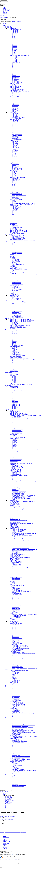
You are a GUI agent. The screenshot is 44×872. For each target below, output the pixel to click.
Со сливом (14, 382)
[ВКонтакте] (1, 857)
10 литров (14, 376)
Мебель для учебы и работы (10, 300)
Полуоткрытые (15, 151)
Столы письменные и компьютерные (7, 816)
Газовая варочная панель (17, 236)
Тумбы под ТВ (15, 286)
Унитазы (13, 695)
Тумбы (13, 247)
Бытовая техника (8, 234)
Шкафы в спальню (15, 244)
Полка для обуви (15, 263)
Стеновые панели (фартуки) (17, 649)
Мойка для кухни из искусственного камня (20, 646)
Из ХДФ (13, 202)
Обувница (14, 262)
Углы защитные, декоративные (18, 534)
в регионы (19, 21)
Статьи (4, 846)
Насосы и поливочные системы (18, 769)
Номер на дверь (15, 551)
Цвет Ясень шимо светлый (17, 40)
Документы (5, 844)
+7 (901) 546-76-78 (13, 859)
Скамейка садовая (15, 749)
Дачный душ (14, 721)
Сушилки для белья (16, 710)
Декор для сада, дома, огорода (18, 742)
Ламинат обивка (15, 226)
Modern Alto (14, 109)
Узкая (13, 436)
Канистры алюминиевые (17, 765)
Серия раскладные (15, 208)
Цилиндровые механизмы (17, 472)
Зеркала (13, 246)
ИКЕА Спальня (15, 251)
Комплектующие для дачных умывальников (20, 724)
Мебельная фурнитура (16, 474)
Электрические (15, 420)
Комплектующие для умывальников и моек (20, 648)
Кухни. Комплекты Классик (17, 628)
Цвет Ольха (14, 51)
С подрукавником (15, 454)
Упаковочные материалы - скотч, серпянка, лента (21, 547)
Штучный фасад (15, 197)
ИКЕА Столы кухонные (16, 214)
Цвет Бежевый (15, 323)
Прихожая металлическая (17, 261)
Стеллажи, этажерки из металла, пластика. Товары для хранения (24, 597)
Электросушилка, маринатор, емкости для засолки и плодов (23, 656)
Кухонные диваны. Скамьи (17, 643)
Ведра (13, 707)
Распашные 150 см (15, 407)
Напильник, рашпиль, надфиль (18, 493)
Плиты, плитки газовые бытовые (18, 652)
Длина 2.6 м (14, 46)
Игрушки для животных (16, 478)
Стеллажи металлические (17, 276)
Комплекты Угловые (16, 68)
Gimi (13, 448)
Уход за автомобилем (16, 432)
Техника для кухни (15, 655)
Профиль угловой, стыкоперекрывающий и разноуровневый (24, 533)
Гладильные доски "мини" (17, 453)
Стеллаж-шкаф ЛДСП (16, 313)
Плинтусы (14, 532)
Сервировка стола (15, 662)
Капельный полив (15, 771)
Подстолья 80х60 (15, 105)
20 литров (14, 377)
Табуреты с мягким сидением (17, 227)
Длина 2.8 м (14, 48)
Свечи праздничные (16, 552)
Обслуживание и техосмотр (17, 431)
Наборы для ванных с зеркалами (18, 704)
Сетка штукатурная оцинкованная (18, 530)
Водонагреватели (15, 697)
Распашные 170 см (15, 408)
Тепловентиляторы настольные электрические (21, 512)
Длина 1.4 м (14, 44)
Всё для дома (7, 806)
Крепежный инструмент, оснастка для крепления (21, 496)
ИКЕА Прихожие (15, 260)
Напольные (14, 444)
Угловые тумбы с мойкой (17, 118)
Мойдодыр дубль (15, 352)
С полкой (14, 152)
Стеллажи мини (15, 275)
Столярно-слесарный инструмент (18, 492)
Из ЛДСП (14, 353)
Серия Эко (14, 213)
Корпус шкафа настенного (17, 194)
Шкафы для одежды (16, 243)
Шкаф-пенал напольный (16, 388)
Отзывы (4, 11)
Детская (6, 685)
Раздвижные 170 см (16, 405)
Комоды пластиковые (16, 579)
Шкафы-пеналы (15, 99)
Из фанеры (14, 456)
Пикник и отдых (15, 745)
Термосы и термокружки (17, 666)
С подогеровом (15, 363)
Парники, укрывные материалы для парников (21, 756)
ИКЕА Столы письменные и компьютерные (20, 303)
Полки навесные (15, 281)
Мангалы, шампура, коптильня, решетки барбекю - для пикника (24, 746)
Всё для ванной (8, 385)
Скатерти (14, 602)
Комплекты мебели (15, 688)
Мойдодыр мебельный (16, 354)
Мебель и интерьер (8, 241)
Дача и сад (7, 717)
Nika (13, 447)
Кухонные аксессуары (16, 660)
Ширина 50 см (15, 122)
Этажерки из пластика (16, 282)
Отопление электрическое (17, 733)
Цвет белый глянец (15, 63)
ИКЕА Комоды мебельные (17, 289)
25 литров (14, 378)
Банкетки (14, 249)
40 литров (14, 380)
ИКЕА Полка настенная (16, 298)
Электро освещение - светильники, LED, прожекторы (22, 567)
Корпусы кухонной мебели (17, 638)
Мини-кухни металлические (17, 729)
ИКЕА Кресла (14, 271)
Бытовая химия (15, 553)
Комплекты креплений (16, 423)
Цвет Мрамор (14, 39)
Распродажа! (7, 425)
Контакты (5, 13)
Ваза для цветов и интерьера (17, 590)
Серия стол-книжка (16, 207)
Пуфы (13, 248)
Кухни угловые (13, 28)
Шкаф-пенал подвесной (16, 389)
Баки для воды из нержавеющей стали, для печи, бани (22, 727)
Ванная (6, 686)
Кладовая (7, 774)
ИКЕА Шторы (15, 465)
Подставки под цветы (16, 589)
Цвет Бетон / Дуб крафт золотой (18, 89)
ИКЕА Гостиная (15, 267)
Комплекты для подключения (17, 422)
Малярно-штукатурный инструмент (19, 491)
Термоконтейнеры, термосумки (18, 750)
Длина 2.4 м (14, 45)
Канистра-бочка (15, 763)
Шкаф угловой (15, 136)
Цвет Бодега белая (15, 36)
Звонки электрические (16, 569)
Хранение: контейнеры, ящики (18, 598)
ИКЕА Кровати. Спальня (17, 252)
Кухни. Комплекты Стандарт (17, 626)
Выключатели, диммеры (16, 564)
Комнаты (4, 574)
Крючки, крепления (16, 617)
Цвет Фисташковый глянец (17, 345)
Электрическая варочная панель (18, 237)
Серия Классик (15, 31)
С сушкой (14, 149)
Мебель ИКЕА (8, 26)
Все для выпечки (15, 661)
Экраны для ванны (15, 699)
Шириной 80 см (15, 155)
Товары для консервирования (17, 667)
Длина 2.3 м (14, 71)
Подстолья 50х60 (15, 104)
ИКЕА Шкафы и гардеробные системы (19, 273)
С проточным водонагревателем (18, 355)
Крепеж (13, 499)
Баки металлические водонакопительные (20, 726)
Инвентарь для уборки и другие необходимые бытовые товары (24, 549)
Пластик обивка (15, 218)
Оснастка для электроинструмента (18, 488)
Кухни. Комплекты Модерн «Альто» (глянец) (21, 629)
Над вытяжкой (15, 150)
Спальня (6, 669)
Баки (13, 762)
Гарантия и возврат (6, 10)
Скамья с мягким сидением (17, 222)
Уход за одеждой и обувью (10, 808)
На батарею (14, 446)
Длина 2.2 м (14, 59)
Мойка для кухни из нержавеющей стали (20, 645)
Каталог (4, 25)
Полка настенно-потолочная (17, 93)
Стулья (13, 641)
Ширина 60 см (15, 123)
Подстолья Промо (6, 838)
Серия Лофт (14, 34)
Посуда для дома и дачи (9, 807)
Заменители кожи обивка (17, 219)
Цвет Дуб (14, 53)
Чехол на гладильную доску (17, 712)
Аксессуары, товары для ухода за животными (21, 477)
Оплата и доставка (6, 9)
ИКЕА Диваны (15, 255)
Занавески (14, 601)
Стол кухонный (15, 209)
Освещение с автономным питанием (19, 568)
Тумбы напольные (15, 636)
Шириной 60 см (15, 154)
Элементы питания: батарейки (18, 571)
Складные (14, 381)
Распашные (14, 406)
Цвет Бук (14, 52)
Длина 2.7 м (14, 47)
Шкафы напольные (15, 632)
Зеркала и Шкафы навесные (17, 690)
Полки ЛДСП (14, 297)
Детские (13, 291)
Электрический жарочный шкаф (18, 238)
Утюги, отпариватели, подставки (18, 716)
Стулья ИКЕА (14, 216)
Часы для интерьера (16, 588)
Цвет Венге (14, 37)
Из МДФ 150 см (15, 401)
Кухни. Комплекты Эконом (17, 627)
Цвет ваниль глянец (16, 66)
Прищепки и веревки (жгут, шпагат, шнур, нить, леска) (23, 713)
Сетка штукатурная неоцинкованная (19, 529)
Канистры (14, 764)
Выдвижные (14, 440)
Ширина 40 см (15, 121)
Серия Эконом (15, 30)
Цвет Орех (14, 54)
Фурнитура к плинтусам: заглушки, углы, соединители (22, 535)
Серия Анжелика (15, 130)
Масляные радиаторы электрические (19, 513)
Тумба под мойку (15, 633)
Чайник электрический (16, 654)
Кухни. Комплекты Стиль (17, 630)
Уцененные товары (9, 809)
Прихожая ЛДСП (15, 607)
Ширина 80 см (15, 124)
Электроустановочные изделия (18, 570)
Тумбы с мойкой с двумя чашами (18, 117)
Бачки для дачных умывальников (18, 720)
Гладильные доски (15, 711)
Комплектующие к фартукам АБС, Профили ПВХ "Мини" (23, 203)
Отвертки (14, 489)
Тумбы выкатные (3, 825)
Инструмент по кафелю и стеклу (18, 497)
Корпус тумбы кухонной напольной (19, 195)
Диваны (13, 583)
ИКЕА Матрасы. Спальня (17, 253)
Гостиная (7, 576)
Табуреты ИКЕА (15, 225)
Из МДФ (13, 200)
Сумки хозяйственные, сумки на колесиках (20, 548)
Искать (2, 5)
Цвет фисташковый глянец (17, 65)
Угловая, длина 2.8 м (16, 62)
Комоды (13, 288)
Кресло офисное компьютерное (6, 819)
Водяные (13, 421)
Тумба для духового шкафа (17, 134)
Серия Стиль (14, 33)
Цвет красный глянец (16, 64)
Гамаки (13, 747)
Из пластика (14, 201)
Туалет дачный (15, 722)
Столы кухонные (15, 640)
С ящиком (14, 133)
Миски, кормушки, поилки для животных (20, 479)
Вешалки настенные (16, 610)
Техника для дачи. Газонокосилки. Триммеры (21, 759)
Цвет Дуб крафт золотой (16, 158)
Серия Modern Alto (15, 35)
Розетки (13, 563)
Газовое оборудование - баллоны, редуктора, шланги (22, 730)
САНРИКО (5, 8)
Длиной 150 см (15, 396)
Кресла (13, 582)
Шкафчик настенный (16, 393)
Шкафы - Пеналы (15, 689)
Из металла (14, 458)
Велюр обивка (15, 217)
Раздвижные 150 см (16, 404)
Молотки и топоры (15, 490)
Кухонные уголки (15, 642)
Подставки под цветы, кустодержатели (19, 741)
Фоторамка (14, 592)
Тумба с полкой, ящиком (16, 95)
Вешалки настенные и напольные (18, 264)
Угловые (13, 148)
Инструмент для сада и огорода (18, 760)
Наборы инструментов (16, 485)
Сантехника (7, 409)
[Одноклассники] (2, 857)
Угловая (13, 435)
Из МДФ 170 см (15, 402)
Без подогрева (14, 348)
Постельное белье (15, 751)
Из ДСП (13, 455)
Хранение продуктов (16, 665)
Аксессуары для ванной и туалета (18, 705)
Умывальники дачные (16, 719)
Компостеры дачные (16, 755)
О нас (4, 7)
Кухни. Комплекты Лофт (17, 625)
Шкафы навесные (15, 98)
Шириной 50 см (15, 153)
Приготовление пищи (16, 659)
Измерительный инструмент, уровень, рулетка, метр (22, 498)
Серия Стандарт (15, 32)
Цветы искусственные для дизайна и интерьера (21, 591)
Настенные (14, 443)
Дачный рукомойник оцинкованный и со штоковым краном (23, 725)
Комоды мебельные (16, 287)
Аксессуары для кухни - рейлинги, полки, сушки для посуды (24, 658)
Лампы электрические (16, 565)
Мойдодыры (14, 349)
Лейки (13, 772)
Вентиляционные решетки (17, 531)
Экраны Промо (6, 837)
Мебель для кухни (8, 27)
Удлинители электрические (17, 566)
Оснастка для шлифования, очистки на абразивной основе (23, 495)
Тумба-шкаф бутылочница (17, 135)
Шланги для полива (16, 768)
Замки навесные (15, 473)
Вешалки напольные (16, 609)
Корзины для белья (15, 709)
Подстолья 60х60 (15, 101)
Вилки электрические (16, 572)
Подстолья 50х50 (15, 103)
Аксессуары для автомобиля (17, 429)
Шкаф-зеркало (15, 392)
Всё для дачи (7, 329)
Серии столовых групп (16, 206)
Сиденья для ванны (16, 715)
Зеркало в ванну (15, 391)
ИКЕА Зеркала (15, 294)
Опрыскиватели (15, 773)
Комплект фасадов (15, 198)
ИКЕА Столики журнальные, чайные (19, 269)
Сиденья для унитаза (16, 696)
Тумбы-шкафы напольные (17, 97)
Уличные (13, 350)
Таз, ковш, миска (15, 706)
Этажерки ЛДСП (15, 278)
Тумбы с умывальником (16, 691)
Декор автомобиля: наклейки (17, 433)
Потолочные (14, 442)
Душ (13, 362)
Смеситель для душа (16, 364)
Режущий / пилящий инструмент (18, 484)
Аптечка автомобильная (16, 430)
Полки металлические (16, 283)
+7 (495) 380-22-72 (6, 859)
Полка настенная (15, 92)
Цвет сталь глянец (15, 67)
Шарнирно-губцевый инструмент (18, 494)
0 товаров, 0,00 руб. (4, 791)
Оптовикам (5, 12)
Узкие (13, 292)
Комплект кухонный (16, 94)
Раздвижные (14, 403)
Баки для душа (15, 361)
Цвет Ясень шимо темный (17, 41)
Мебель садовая (15, 748)
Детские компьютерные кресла (6, 822)
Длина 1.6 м (14, 57)
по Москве (14, 21)
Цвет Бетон (14, 88)
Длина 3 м (14, 75)
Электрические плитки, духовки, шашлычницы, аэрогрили (23, 653)
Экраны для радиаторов (9, 318)
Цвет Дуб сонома (15, 38)
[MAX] (19, 859)
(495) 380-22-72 (3, 15)
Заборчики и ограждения (17, 740)
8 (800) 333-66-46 (3, 17)
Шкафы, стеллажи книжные (5, 828)
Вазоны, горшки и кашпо (17, 594)
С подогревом (14, 347)
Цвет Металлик (15, 324)
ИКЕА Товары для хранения (17, 284)
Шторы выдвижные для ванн (17, 702)
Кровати (13, 245)
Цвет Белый (14, 49)
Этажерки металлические (17, 277)
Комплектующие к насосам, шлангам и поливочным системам (24, 770)
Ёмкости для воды (8, 372)
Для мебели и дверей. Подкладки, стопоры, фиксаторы (22, 550)
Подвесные (14, 441)
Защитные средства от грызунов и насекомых (21, 757)
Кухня (6, 620)
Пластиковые (14, 351)
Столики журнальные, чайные (18, 585)
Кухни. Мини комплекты (17, 624)
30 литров (14, 379)
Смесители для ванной (16, 416)
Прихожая (14, 258)
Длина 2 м (14, 58)
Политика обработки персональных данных (9, 869)
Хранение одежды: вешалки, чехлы (19, 596)
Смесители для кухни (16, 417)
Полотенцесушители (16, 698)
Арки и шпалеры (15, 739)
